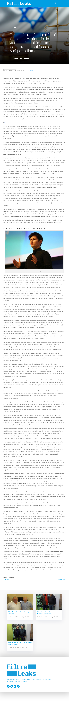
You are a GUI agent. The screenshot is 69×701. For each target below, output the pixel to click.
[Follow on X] (8, 686)
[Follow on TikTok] (15, 686)
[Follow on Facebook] (11, 686)
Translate (30, 70)
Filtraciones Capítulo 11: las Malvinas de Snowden (46, 613)
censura (20, 27)
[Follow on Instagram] (18, 686)
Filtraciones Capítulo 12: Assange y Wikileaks (19, 613)
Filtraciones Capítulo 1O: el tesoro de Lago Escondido (20, 643)
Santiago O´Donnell (15, 617)
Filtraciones (27, 27)
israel (33, 27)
